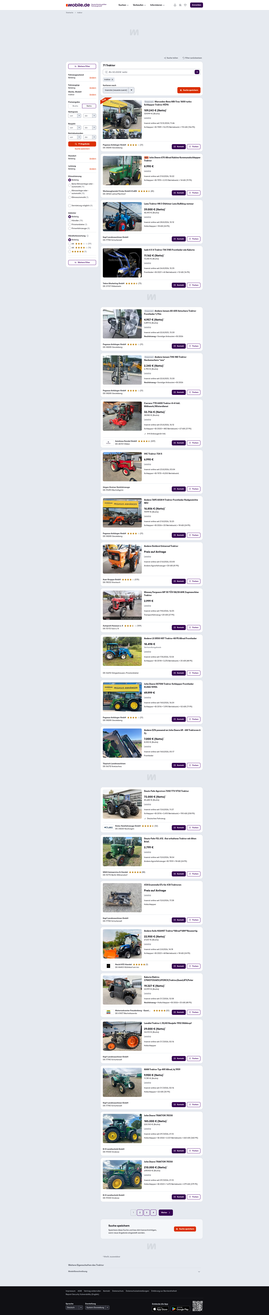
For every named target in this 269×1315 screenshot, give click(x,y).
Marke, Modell (75, 92)
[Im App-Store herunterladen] (161, 1309)
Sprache (69, 1304)
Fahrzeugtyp (74, 85)
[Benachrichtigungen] (175, 5)
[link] (180, 5)
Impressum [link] (71, 1291)
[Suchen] (197, 72)
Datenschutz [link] (118, 1291)
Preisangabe (74, 102)
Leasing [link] (147, 118)
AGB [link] (80, 1291)
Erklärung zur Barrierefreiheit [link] (164, 1291)
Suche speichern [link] (82, 149)
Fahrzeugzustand (76, 75)
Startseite (69, 13)
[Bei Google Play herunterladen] (180, 1309)
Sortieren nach (109, 85)
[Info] (87, 236)
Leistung (72, 166)
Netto (89, 106)
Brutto (75, 106)
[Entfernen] (112, 79)
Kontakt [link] (106, 1291)
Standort (72, 156)
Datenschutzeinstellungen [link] (137, 1291)
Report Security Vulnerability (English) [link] (82, 1294)
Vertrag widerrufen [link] (92, 1291)
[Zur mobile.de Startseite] (89, 5)
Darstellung (90, 1304)
